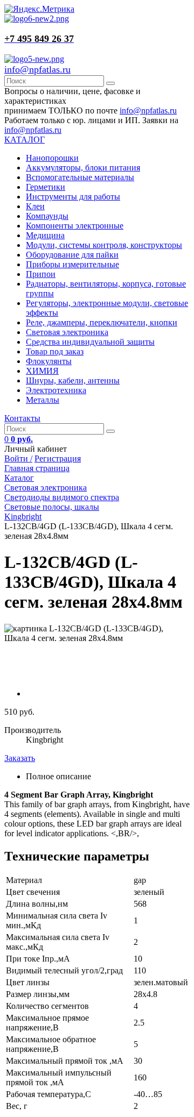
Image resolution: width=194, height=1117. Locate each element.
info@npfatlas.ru (37, 69)
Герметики (45, 186)
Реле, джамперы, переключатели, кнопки (101, 322)
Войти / (18, 458)
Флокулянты (49, 361)
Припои (41, 274)
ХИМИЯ (42, 370)
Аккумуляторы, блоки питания (83, 167)
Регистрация (57, 458)
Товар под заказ (55, 351)
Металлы (42, 399)
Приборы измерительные (72, 264)
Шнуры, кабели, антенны (73, 380)
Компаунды (47, 215)
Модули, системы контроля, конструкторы (104, 245)
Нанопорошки (52, 157)
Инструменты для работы (73, 196)
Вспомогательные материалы (80, 177)
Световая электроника (67, 332)
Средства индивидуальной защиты (90, 341)
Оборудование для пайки (72, 254)
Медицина (45, 235)
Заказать (19, 758)
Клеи (35, 206)
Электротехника (56, 390)
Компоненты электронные (74, 225)
